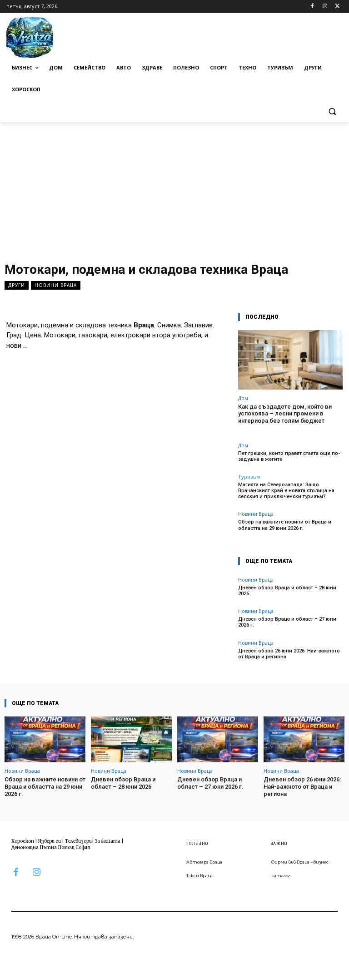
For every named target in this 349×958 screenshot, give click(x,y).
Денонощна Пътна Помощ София (50, 847)
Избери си (49, 841)
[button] (332, 111)
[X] (337, 6)
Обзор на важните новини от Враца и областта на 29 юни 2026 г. (284, 525)
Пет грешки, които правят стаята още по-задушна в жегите (289, 456)
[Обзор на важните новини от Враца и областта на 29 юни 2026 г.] (45, 739)
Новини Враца (56, 285)
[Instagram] (324, 6)
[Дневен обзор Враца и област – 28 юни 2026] (131, 739)
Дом (243, 397)
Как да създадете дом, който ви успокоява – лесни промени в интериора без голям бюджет (285, 413)
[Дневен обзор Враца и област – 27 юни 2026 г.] (217, 739)
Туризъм (249, 476)
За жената (107, 841)
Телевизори (78, 841)
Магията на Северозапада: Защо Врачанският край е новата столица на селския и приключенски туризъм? (286, 490)
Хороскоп (22, 841)
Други (16, 285)
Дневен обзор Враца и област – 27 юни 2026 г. (210, 783)
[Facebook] (312, 6)
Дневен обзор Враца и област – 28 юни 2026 (287, 591)
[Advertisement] (174, 190)
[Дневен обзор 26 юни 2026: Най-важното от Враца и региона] (304, 739)
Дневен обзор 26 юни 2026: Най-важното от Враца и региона (289, 654)
